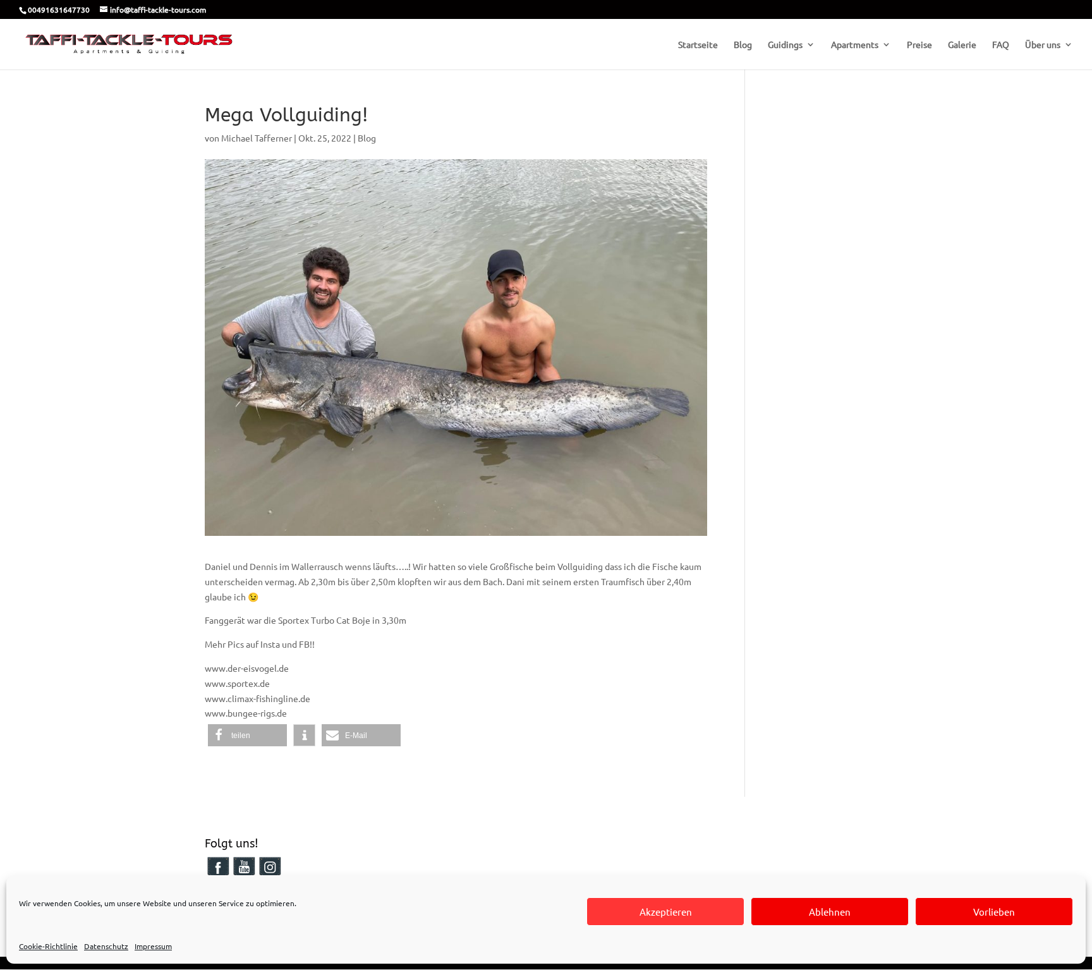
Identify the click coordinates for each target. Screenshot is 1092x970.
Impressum (153, 946)
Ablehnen (830, 912)
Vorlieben (994, 912)
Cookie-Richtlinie (48, 946)
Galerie (962, 45)
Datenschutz (106, 946)
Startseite (698, 45)
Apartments (854, 45)
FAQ (1000, 45)
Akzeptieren (666, 912)
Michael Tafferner (256, 137)
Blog (743, 45)
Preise (919, 45)
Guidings (785, 45)
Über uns (1042, 45)
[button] (247, 735)
